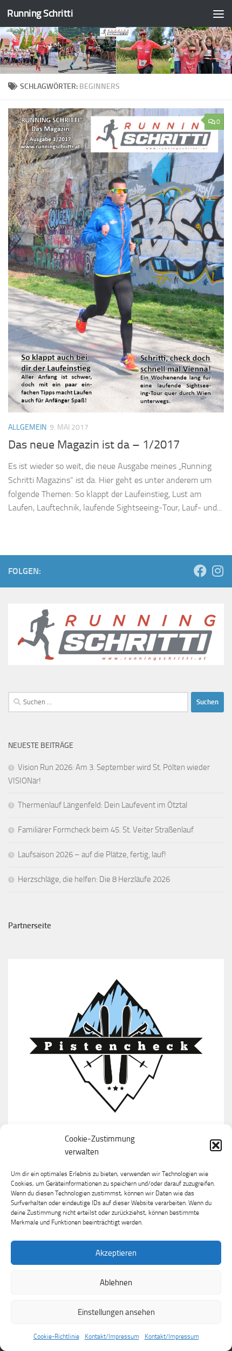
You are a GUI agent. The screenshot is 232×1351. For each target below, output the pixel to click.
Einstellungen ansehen (116, 1312)
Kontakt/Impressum (112, 1336)
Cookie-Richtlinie (56, 1336)
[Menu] (218, 13)
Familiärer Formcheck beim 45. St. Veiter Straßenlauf (106, 830)
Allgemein (27, 427)
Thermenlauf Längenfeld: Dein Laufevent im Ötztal (102, 805)
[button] (215, 1145)
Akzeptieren (116, 1253)
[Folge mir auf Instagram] (217, 570)
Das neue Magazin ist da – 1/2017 (94, 445)
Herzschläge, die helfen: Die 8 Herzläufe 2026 (94, 879)
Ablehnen (116, 1282)
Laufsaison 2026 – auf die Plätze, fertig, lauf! (92, 854)
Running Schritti (40, 13)
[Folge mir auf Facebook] (200, 570)
